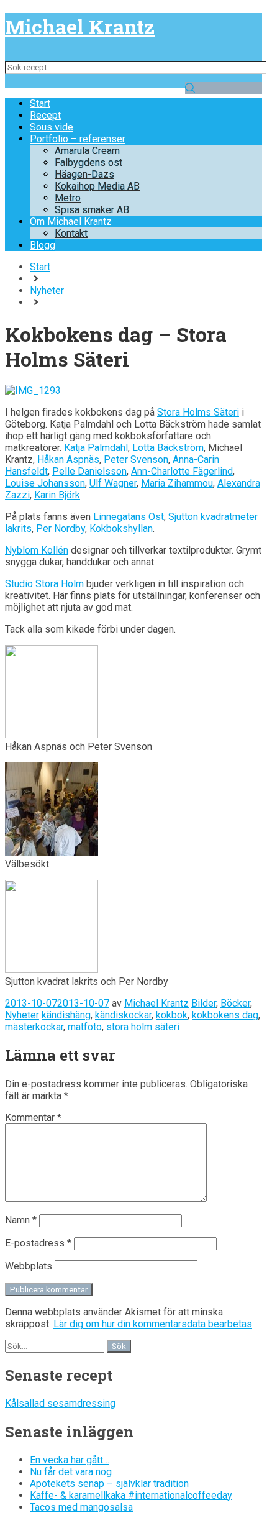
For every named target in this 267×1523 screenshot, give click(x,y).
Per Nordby (60, 528)
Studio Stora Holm (44, 584)
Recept (45, 115)
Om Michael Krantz (71, 221)
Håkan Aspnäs (68, 459)
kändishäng (66, 1015)
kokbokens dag (225, 1015)
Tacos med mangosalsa (81, 1507)
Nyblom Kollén (36, 550)
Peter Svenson (136, 459)
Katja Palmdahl (96, 448)
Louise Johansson (45, 483)
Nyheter (47, 290)
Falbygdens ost (88, 162)
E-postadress (38, 1243)
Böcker (235, 1003)
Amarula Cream (87, 151)
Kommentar (33, 1117)
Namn (21, 1220)
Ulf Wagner (113, 483)
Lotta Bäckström (168, 448)
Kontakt (71, 233)
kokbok (172, 1015)
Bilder (203, 1003)
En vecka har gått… (69, 1460)
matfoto (85, 1027)
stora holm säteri (142, 1027)
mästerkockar (34, 1027)
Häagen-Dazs (84, 174)
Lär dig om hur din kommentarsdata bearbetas (152, 1324)
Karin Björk (57, 495)
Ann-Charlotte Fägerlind (182, 471)
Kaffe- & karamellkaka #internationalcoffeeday (131, 1495)
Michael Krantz (80, 26)
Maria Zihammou (177, 483)
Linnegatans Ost (128, 517)
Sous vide (51, 127)
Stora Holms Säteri (198, 412)
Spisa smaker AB (92, 210)
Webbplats (28, 1266)
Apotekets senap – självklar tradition (109, 1483)
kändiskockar (123, 1015)
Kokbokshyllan (121, 528)
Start (40, 103)
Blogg (42, 245)
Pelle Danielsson (89, 471)
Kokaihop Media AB (97, 186)
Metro (68, 198)
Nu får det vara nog (71, 1472)
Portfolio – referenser (77, 139)
